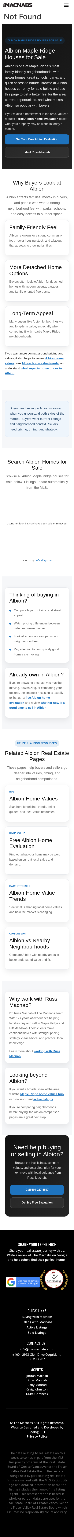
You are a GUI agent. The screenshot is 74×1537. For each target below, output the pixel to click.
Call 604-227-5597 (37, 1189)
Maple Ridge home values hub (42, 1094)
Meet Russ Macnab (37, 152)
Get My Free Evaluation (37, 1202)
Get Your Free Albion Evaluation (37, 139)
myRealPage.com (43, 560)
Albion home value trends (40, 363)
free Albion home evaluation (38, 118)
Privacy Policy (37, 1436)
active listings (43, 1099)
